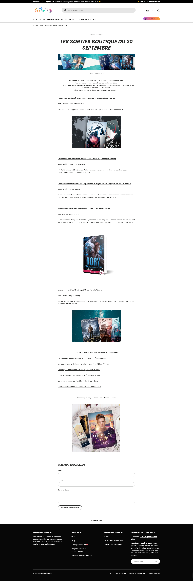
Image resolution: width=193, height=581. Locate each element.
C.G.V (110, 573)
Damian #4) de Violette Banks (79, 386)
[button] (158, 10)
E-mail (60, 480)
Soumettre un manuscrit (113, 541)
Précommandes (54, 20)
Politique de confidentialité (137, 573)
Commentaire (63, 490)
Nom (60, 471)
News (41, 25)
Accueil (35, 25)
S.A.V (73, 537)
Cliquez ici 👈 (96, 2)
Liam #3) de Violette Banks (78, 381)
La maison (69, 20)
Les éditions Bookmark (45, 573)
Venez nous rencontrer (113, 545)
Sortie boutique (96, 35)
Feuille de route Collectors (81, 555)
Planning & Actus (87, 20)
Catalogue (37, 20)
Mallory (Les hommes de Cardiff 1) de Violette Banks (79, 370)
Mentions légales (121, 573)
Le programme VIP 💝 (79, 545)
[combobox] (99, 10)
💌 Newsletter (154, 2)
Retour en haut (96, 521)
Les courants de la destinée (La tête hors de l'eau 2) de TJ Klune (83, 364)
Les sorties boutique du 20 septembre (56, 25)
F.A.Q (73, 541)
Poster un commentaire (70, 508)
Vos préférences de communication (79, 550)
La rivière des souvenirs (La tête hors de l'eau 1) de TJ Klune (82, 358)
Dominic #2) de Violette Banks (79, 375)
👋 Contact (142, 2)
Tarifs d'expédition (154, 573)
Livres (106, 537)
